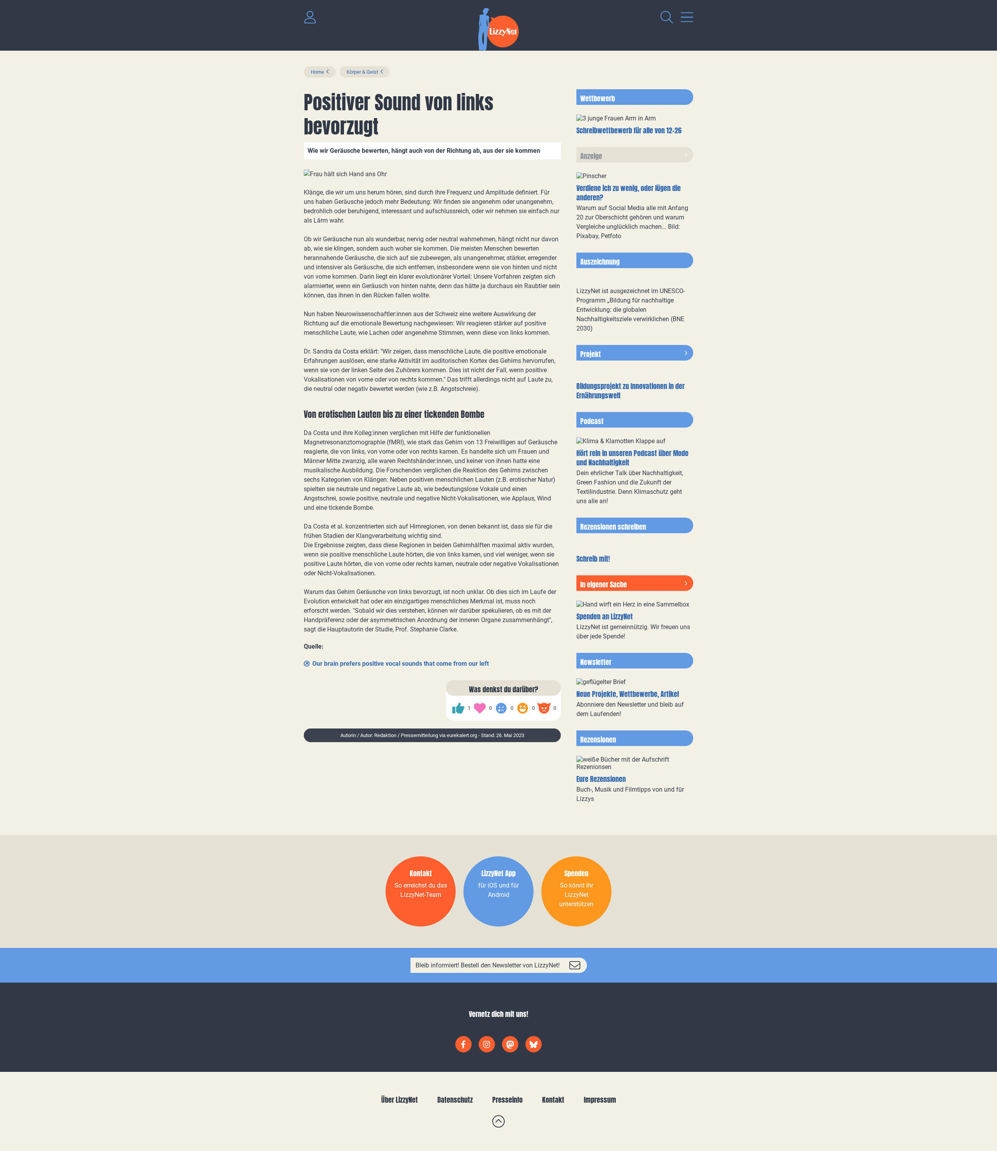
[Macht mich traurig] (501, 708)
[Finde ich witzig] (522, 708)
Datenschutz (455, 1099)
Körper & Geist (362, 72)
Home (317, 72)
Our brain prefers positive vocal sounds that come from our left (400, 663)
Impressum (600, 1099)
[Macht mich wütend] (544, 708)
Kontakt (553, 1099)
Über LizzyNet (399, 1099)
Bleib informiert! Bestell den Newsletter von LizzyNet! (488, 965)
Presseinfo (507, 1099)
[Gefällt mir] (458, 708)
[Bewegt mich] (480, 708)
